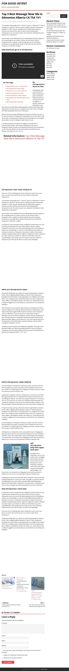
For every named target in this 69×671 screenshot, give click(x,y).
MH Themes (44, 669)
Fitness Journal (51, 73)
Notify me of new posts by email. (13, 658)
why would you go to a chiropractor (17, 86)
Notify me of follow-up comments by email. (16, 655)
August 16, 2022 (8, 21)
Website (4, 645)
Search (48, 13)
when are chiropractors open (15, 93)
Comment (4, 623)
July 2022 (49, 63)
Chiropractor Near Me (8, 585)
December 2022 (51, 54)
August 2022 (50, 62)
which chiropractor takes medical (16, 95)
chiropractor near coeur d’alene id (17, 91)
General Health (51, 75)
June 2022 (49, 65)
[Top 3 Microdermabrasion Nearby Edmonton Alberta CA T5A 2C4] (37, 583)
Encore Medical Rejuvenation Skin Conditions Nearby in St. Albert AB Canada (56, 32)
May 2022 (49, 67)
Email (3, 640)
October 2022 (50, 58)
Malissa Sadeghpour (19, 21)
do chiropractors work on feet (15, 88)
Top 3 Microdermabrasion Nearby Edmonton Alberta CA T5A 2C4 (36, 593)
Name (3, 636)
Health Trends (50, 77)
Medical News (30, 21)
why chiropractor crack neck (15, 102)
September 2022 (51, 60)
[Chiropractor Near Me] (8, 580)
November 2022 (51, 56)
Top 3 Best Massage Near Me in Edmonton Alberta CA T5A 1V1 (24, 137)
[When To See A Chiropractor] (23, 584)
